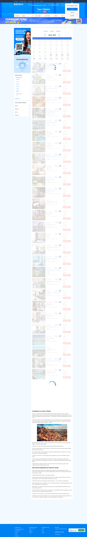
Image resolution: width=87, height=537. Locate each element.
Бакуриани (18, 79)
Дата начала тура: (38, 14)
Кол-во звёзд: (56, 14)
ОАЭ (42, 530)
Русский (72, 9)
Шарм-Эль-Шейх (32, 528)
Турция (43, 528)
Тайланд (43, 532)
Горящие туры (16, 1)
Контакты (41, 1)
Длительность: (47, 14)
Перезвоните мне (81, 530)
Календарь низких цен (23, 1)
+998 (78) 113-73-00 (55, 5)
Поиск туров (30, 1)
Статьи (34, 1)
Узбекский (72, 12)
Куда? (23, 14)
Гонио (17, 95)
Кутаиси (17, 88)
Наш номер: (70, 529)
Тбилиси (17, 91)
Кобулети (17, 86)
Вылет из (16, 14)
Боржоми (17, 84)
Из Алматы (52, 31)
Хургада (30, 532)
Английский (72, 15)
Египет (43, 531)
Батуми (17, 81)
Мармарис (31, 531)
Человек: (62, 14)
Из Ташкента (46, 31)
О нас (38, 1)
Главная (16, 25)
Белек (30, 530)
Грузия (22, 25)
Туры (45, 11)
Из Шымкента (58, 31)
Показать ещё (17, 98)
